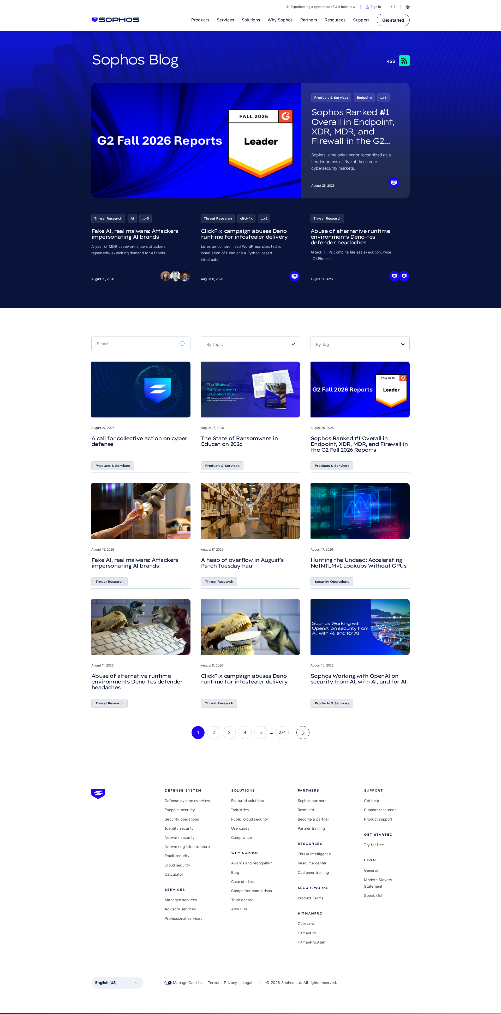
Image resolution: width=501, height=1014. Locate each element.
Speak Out (373, 895)
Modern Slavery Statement (378, 882)
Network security (180, 837)
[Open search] (393, 7)
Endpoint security (180, 809)
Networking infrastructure (187, 846)
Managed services (181, 900)
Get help (371, 800)
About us (239, 909)
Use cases (240, 828)
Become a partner (313, 819)
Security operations (182, 819)
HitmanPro (307, 933)
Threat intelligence (314, 854)
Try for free (374, 844)
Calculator (174, 874)
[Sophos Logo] (115, 19)
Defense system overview (187, 800)
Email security (177, 855)
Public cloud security (249, 819)
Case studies (242, 881)
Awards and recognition (251, 863)
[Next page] (302, 732)
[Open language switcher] (407, 7)
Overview (306, 923)
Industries (240, 809)
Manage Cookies (188, 982)
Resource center (312, 863)
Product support (378, 819)
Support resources (380, 809)
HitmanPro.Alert (312, 942)
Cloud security (177, 865)
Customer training (313, 872)
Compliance (241, 837)
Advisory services (180, 909)
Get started (393, 20)
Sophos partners (312, 800)
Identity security (179, 828)
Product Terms (311, 898)
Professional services (183, 918)
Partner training (311, 828)
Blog (235, 872)
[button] (373, 7)
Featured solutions (247, 800)
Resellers (306, 809)
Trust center (242, 900)
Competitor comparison (251, 890)
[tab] (187, 790)
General (371, 870)
